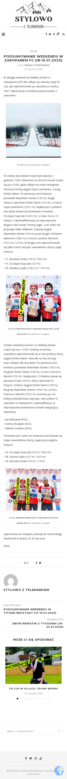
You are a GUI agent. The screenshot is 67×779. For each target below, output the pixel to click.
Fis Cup (33, 51)
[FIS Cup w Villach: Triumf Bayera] (33, 665)
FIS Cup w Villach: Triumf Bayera (33, 688)
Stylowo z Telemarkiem (36, 65)
